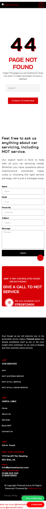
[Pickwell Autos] (10, 5)
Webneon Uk (34, 488)
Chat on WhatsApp (34, 498)
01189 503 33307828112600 (10, 474)
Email (4, 197)
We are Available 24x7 (27, 301)
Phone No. (6, 207)
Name (4, 186)
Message (6, 228)
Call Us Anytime (10, 470)
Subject (5, 218)
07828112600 (24, 304)
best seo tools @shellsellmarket (16, 504)
